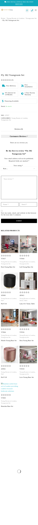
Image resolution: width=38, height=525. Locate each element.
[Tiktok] (30, 520)
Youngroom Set (31, 18)
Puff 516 (4, 304)
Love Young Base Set (27, 377)
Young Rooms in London (15, 18)
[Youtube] (26, 520)
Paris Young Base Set (8, 267)
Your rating (18, 165)
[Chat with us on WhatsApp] (27, 10)
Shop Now (19, 4)
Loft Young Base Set (26, 267)
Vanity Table (23, 300)
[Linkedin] (23, 520)
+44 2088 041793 (12, 446)
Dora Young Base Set (27, 340)
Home (3, 18)
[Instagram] (8, 520)
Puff (2, 300)
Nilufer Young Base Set (9, 340)
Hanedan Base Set (7, 406)
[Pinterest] (19, 520)
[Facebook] (12, 520)
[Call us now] (32, 10)
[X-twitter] (15, 520)
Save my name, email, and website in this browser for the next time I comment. (18, 214)
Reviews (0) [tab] (19, 129)
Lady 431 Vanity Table (27, 304)
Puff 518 (4, 377)
